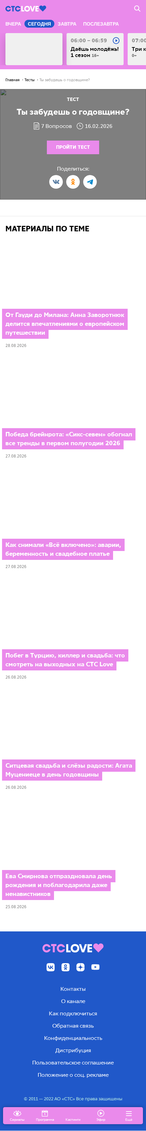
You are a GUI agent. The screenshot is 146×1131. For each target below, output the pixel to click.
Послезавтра (101, 24)
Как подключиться (73, 1013)
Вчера (13, 24)
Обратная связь (73, 1025)
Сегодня (39, 24)
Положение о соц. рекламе (73, 1074)
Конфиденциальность (73, 1038)
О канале (73, 1001)
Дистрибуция (73, 1050)
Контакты (73, 988)
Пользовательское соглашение (73, 1062)
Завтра (67, 24)
